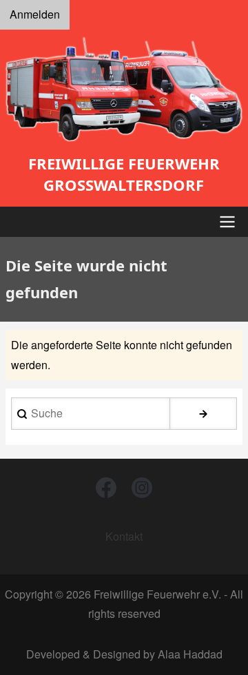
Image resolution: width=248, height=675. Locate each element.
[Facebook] (106, 487)
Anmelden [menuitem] (35, 14)
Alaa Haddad (190, 654)
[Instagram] (142, 487)
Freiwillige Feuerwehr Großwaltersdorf (124, 174)
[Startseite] (124, 89)
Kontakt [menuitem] (124, 536)
